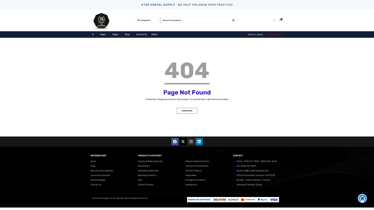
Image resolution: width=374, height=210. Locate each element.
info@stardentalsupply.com (256, 170)
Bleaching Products (147, 175)
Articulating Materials (148, 170)
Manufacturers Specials (102, 170)
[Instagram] (191, 141)
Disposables (191, 175)
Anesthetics (144, 166)
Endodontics (191, 184)
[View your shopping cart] (280, 20)
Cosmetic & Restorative (197, 166)
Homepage (187, 111)
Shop (93, 166)
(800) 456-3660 (275, 35)
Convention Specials (100, 175)
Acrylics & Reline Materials (150, 161)
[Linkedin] (199, 141)
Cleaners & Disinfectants (197, 161)
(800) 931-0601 (248, 166)
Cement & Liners (146, 184)
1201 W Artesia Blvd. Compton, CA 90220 (256, 175)
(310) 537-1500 (251, 161)
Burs (140, 180)
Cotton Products (194, 170)
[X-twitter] (183, 141)
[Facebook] (175, 141)
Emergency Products (196, 180)
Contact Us (96, 184)
